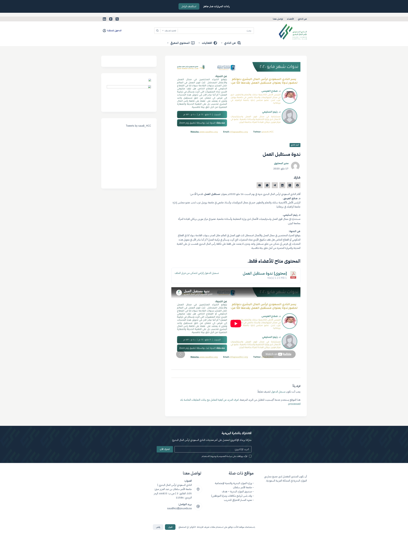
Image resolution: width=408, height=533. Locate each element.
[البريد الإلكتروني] (260, 185)
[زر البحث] (157, 31)
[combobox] (216, 30)
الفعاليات (207, 43)
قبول (170, 527)
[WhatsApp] (267, 185)
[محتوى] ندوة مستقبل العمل (265, 273)
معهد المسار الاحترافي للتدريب (238, 500)
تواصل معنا (278, 19)
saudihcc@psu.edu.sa (179, 508)
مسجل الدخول (278, 392)
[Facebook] (298, 185)
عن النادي (302, 19)
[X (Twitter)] (117, 19)
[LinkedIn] (104, 19)
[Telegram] (275, 185)
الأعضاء (290, 19)
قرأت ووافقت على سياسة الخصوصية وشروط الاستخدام (224, 456)
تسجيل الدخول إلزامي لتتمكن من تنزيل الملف (197, 273)
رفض (158, 527)
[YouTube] (110, 19)
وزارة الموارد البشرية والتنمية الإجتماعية (233, 483)
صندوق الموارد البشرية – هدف (237, 491)
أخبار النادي (295, 144)
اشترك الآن (165, 449)
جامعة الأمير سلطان (242, 487)
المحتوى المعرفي (180, 43)
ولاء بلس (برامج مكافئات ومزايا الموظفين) (231, 496)
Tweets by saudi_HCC (138, 126)
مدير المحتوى (281, 163)
